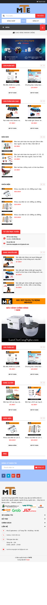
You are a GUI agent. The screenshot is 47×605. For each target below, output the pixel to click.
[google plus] (13, 476)
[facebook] (3, 476)
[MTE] (23, 49)
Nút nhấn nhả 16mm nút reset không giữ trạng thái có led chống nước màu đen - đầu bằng (29, 259)
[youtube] (18, 476)
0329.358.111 (16, 239)
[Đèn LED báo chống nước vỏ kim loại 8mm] (7, 171)
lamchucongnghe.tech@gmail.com (18, 244)
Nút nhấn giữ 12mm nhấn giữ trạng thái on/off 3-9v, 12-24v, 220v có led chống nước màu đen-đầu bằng (28, 285)
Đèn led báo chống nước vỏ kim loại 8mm (29, 167)
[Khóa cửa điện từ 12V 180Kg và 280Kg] (7, 206)
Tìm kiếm (40, 16)
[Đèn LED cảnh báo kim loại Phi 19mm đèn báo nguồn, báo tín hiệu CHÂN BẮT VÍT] (7, 146)
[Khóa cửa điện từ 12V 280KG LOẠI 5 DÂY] (7, 193)
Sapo (28, 560)
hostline (9, 239)
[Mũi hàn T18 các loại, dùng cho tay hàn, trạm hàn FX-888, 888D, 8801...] (12, 393)
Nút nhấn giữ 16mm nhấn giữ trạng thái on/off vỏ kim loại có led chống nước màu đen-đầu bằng (29, 272)
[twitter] (8, 476)
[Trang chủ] (23, 9)
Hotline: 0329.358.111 (13, 535)
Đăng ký (36, 21)
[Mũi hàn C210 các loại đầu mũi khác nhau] (34, 393)
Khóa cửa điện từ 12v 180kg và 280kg (27, 202)
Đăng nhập (11, 21)
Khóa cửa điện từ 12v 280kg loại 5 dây (27, 189)
